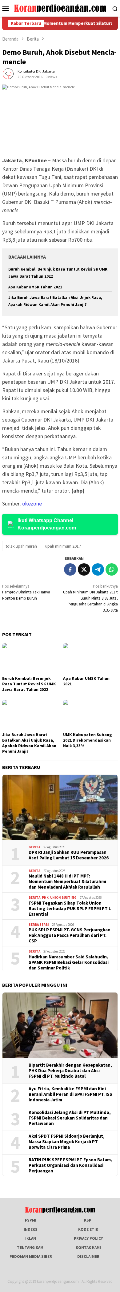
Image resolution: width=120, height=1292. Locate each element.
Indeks (31, 1229)
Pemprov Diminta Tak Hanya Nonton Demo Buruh (26, 592)
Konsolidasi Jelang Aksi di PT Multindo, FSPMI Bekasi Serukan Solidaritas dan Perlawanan (70, 1118)
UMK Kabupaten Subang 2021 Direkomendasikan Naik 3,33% (87, 740)
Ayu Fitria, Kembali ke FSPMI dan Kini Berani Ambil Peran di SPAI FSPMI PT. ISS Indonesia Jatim (70, 1094)
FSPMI (30, 1220)
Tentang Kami (31, 1247)
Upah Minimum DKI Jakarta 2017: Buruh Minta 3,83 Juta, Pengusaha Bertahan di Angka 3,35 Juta (90, 598)
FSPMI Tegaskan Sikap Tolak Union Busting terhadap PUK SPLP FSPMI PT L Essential (70, 908)
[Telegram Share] (98, 569)
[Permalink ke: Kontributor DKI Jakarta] (8, 74)
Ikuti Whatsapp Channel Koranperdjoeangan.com (47, 524)
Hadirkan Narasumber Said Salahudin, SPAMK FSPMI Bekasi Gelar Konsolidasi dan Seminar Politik (69, 962)
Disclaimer (88, 1256)
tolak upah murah (21, 546)
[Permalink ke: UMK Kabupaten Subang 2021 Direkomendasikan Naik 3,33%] (90, 715)
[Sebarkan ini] (70, 569)
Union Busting (63, 897)
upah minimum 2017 (63, 546)
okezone (32, 503)
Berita (34, 847)
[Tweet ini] (84, 569)
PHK (45, 897)
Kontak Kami (88, 1247)
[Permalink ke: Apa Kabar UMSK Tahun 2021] (90, 658)
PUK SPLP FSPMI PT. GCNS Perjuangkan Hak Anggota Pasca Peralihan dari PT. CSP (69, 935)
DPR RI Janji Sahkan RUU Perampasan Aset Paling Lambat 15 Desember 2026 (69, 855)
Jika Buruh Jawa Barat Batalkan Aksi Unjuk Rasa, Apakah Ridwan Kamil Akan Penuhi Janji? (29, 743)
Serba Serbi (39, 924)
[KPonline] (60, 7)
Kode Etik (88, 1229)
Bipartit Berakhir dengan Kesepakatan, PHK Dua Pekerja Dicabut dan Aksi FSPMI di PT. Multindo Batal (70, 1070)
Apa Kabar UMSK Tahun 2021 (35, 287)
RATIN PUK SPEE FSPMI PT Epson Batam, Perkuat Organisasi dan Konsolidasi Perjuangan (70, 1165)
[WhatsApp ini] (112, 569)
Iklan (30, 1238)
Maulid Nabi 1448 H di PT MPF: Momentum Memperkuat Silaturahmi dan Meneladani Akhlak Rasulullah (67, 881)
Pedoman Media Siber (31, 1256)
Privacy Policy (88, 1238)
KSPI (88, 1220)
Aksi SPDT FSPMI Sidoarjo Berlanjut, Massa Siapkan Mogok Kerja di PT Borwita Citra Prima (67, 1141)
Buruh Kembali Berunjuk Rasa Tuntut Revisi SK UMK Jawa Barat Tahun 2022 (29, 684)
